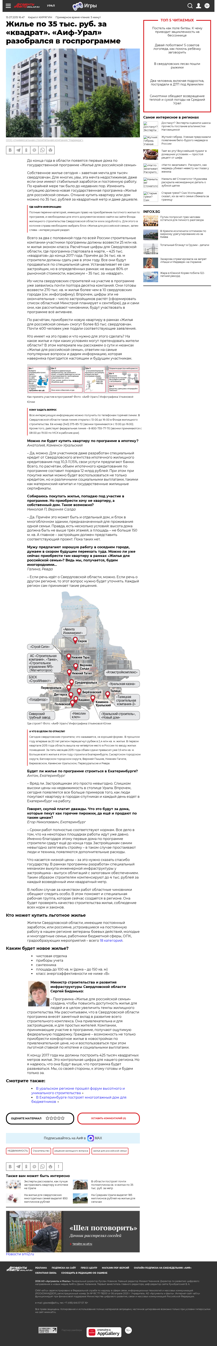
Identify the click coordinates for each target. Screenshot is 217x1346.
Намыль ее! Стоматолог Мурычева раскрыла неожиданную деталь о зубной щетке (184, 182)
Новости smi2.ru (20, 1254)
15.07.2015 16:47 (15, 17)
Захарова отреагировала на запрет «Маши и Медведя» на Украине (183, 261)
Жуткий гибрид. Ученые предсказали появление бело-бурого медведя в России (186, 140)
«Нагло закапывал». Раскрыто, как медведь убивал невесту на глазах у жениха (185, 168)
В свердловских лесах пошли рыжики (177, 65)
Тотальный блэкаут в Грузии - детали (184, 245)
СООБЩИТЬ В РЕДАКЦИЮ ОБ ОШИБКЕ (84, 1273)
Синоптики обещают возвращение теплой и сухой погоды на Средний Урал (177, 99)
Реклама (41, 1267)
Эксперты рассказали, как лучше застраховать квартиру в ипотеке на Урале (46, 1185)
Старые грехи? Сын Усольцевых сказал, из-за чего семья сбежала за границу (185, 196)
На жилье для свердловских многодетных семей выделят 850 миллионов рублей (46, 1198)
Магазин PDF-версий (115, 1267)
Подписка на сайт (64, 1267)
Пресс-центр (89, 1267)
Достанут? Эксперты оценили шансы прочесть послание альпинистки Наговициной (186, 126)
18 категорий (111, 941)
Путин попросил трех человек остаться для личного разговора (182, 219)
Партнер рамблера (72, 1330)
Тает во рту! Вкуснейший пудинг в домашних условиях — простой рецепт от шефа (184, 154)
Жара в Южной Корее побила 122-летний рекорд (182, 275)
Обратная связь (45, 1273)
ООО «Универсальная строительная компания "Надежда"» (44, 140)
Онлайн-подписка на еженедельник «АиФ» (163, 1267)
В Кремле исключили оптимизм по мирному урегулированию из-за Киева (183, 234)
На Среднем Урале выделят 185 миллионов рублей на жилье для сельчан (113, 1198)
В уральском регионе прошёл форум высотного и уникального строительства (78, 1091)
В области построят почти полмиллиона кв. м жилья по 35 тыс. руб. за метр (112, 1185)
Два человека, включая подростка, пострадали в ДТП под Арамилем (177, 82)
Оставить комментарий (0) (108, 1118)
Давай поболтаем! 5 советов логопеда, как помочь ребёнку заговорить (177, 48)
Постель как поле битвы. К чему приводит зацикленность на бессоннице (177, 32)
